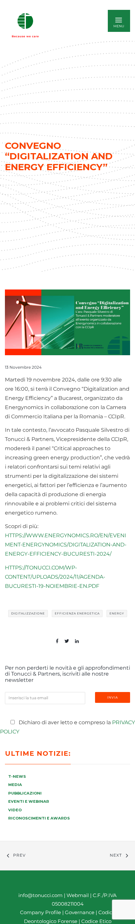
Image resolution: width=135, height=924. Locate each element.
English (70, 25)
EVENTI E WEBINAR (28, 801)
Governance (80, 912)
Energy (116, 613)
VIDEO (15, 810)
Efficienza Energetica (77, 613)
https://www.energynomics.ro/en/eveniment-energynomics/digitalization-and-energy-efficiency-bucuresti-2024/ (65, 544)
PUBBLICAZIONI (25, 793)
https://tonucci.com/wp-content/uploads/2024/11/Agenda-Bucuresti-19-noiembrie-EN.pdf (55, 577)
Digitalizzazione (28, 613)
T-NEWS (17, 776)
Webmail (78, 895)
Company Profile (40, 912)
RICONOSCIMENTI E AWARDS (39, 818)
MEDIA (15, 784)
